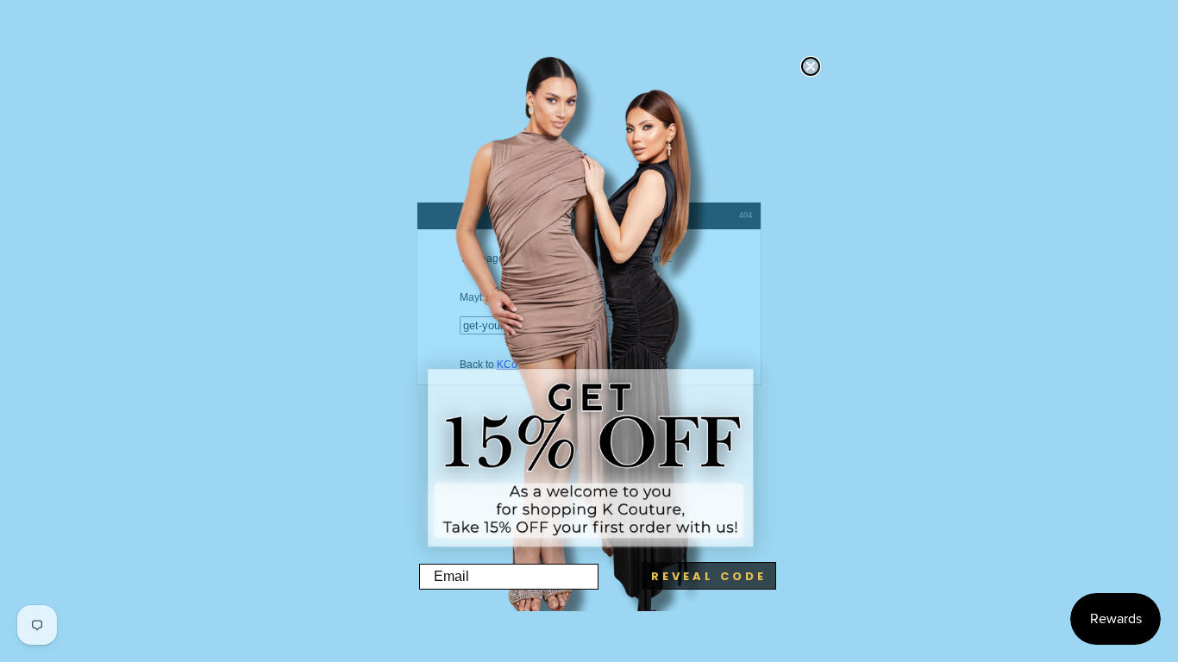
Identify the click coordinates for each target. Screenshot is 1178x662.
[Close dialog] (810, 66)
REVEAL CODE (709, 576)
